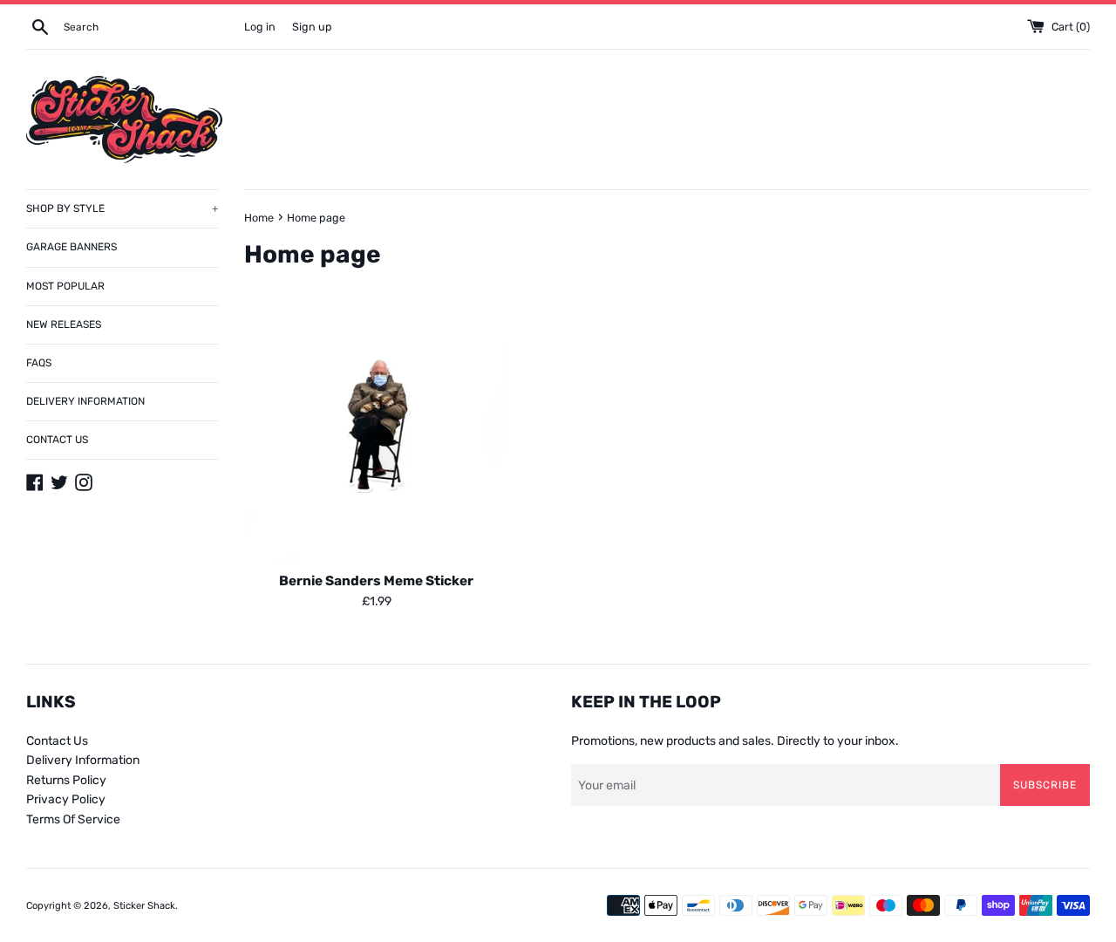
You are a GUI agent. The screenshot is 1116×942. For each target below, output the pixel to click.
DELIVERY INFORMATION (85, 401)
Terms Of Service (73, 819)
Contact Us (57, 741)
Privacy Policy (65, 799)
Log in (260, 26)
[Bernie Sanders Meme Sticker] (376, 429)
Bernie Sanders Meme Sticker (376, 581)
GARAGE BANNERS (71, 247)
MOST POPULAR (65, 286)
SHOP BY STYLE (122, 208)
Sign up (312, 26)
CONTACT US (57, 439)
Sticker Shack (144, 905)
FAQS (38, 363)
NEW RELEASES (63, 324)
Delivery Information (83, 760)
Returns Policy (66, 780)
